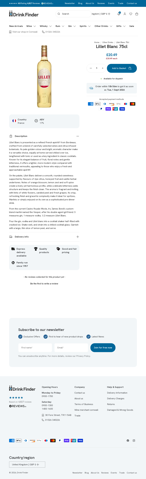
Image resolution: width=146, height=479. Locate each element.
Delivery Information (117, 392)
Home (96, 42)
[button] (31, 26)
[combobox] (73, 13)
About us (78, 398)
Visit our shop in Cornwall (24, 31)
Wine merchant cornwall (86, 409)
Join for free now (103, 347)
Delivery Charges (115, 398)
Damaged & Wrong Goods (120, 409)
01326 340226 (52, 31)
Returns (111, 404)
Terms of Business (83, 404)
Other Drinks (107, 42)
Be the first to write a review (44, 283)
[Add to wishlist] (75, 45)
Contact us (132, 3)
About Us (90, 3)
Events (111, 3)
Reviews (101, 3)
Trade (120, 3)
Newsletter (70, 3)
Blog (80, 3)
